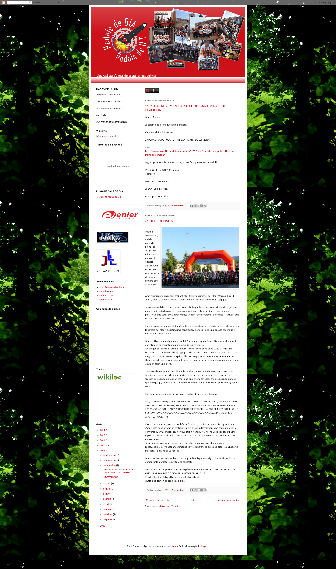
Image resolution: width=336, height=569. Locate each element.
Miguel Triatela (106, 300)
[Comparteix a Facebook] (201, 205)
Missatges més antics (228, 500)
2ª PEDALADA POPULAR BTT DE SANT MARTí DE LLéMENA (117, 471)
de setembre (109, 465)
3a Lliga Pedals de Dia (110, 197)
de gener (108, 519)
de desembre (110, 455)
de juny (107, 494)
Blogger (205, 546)
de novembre (110, 460)
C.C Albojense (106, 291)
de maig (107, 499)
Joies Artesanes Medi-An (111, 287)
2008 (103, 526)
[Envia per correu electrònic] (191, 205)
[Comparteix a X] (198, 205)
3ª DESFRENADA (159, 221)
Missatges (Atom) (169, 506)
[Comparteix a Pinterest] (204, 205)
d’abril (106, 504)
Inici (193, 500)
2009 (103, 450)
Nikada (174, 546)
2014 (103, 430)
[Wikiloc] (109, 379)
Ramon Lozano (106, 295)
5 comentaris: (179, 490)
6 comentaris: (179, 206)
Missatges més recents (157, 500)
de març (107, 509)
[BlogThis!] (195, 205)
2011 (103, 440)
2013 (103, 435)
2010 (103, 445)
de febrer (108, 514)
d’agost (107, 483)
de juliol (107, 489)
